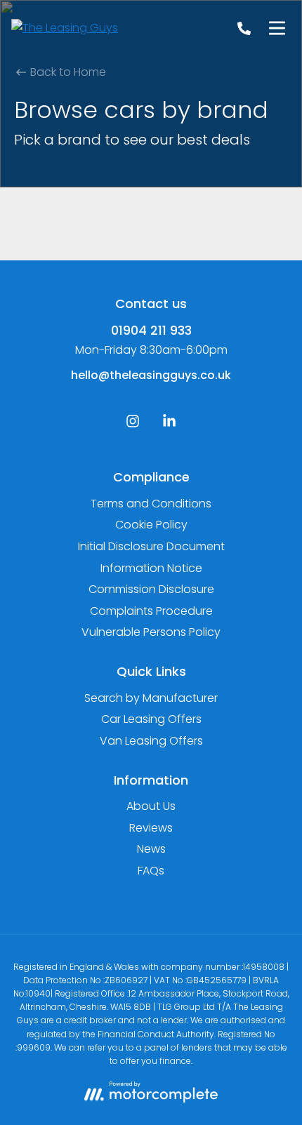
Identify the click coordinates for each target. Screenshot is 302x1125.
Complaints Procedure (151, 611)
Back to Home (66, 72)
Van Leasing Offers (151, 741)
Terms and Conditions (151, 503)
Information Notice (151, 568)
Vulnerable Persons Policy (151, 632)
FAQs (151, 871)
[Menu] (277, 28)
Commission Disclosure (151, 589)
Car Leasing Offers (151, 719)
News (151, 849)
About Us (151, 806)
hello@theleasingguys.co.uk (151, 375)
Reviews (151, 828)
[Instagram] (132, 424)
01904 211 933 (151, 330)
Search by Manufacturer (151, 698)
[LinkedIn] (169, 424)
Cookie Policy (151, 525)
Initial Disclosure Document (151, 546)
